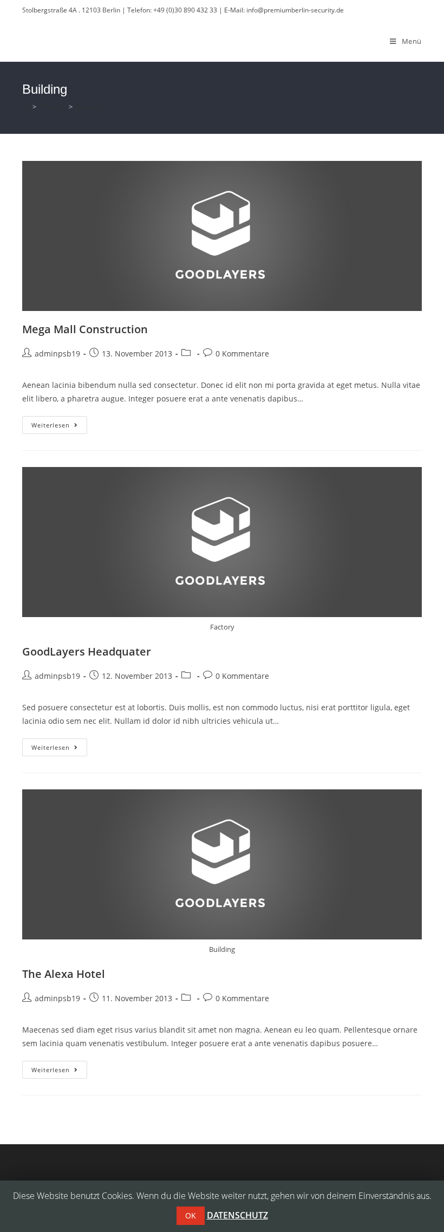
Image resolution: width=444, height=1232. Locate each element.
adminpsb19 (57, 353)
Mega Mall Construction (85, 329)
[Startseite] (25, 107)
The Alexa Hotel (63, 974)
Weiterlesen (59, 427)
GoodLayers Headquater (86, 651)
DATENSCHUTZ (237, 1215)
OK (190, 1215)
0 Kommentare (242, 353)
